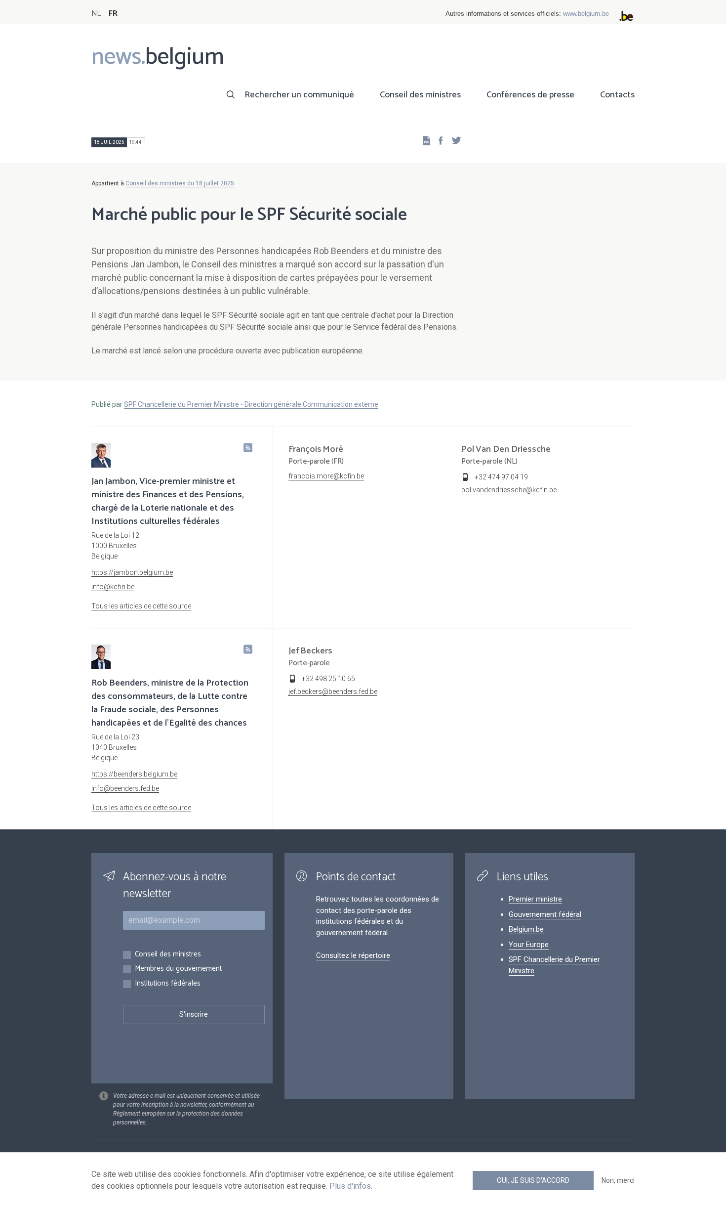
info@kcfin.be (112, 587)
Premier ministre (535, 899)
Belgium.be (526, 929)
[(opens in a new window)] (437, 140)
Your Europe (529, 944)
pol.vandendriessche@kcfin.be (509, 490)
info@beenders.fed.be (125, 788)
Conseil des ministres (420, 94)
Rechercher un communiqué (299, 94)
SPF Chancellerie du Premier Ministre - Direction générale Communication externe (251, 404)
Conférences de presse (530, 94)
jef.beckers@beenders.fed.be (332, 691)
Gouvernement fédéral (545, 914)
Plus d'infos (350, 1186)
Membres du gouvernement (178, 969)
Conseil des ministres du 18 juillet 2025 (179, 183)
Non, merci (618, 1180)
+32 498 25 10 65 (328, 679)
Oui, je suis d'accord (533, 1180)
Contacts (617, 94)
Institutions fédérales (168, 984)
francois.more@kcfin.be (326, 476)
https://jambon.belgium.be (132, 572)
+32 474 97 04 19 (501, 477)
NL (96, 13)
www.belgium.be (586, 13)
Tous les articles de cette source (141, 606)
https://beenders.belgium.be (134, 774)
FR (113, 13)
